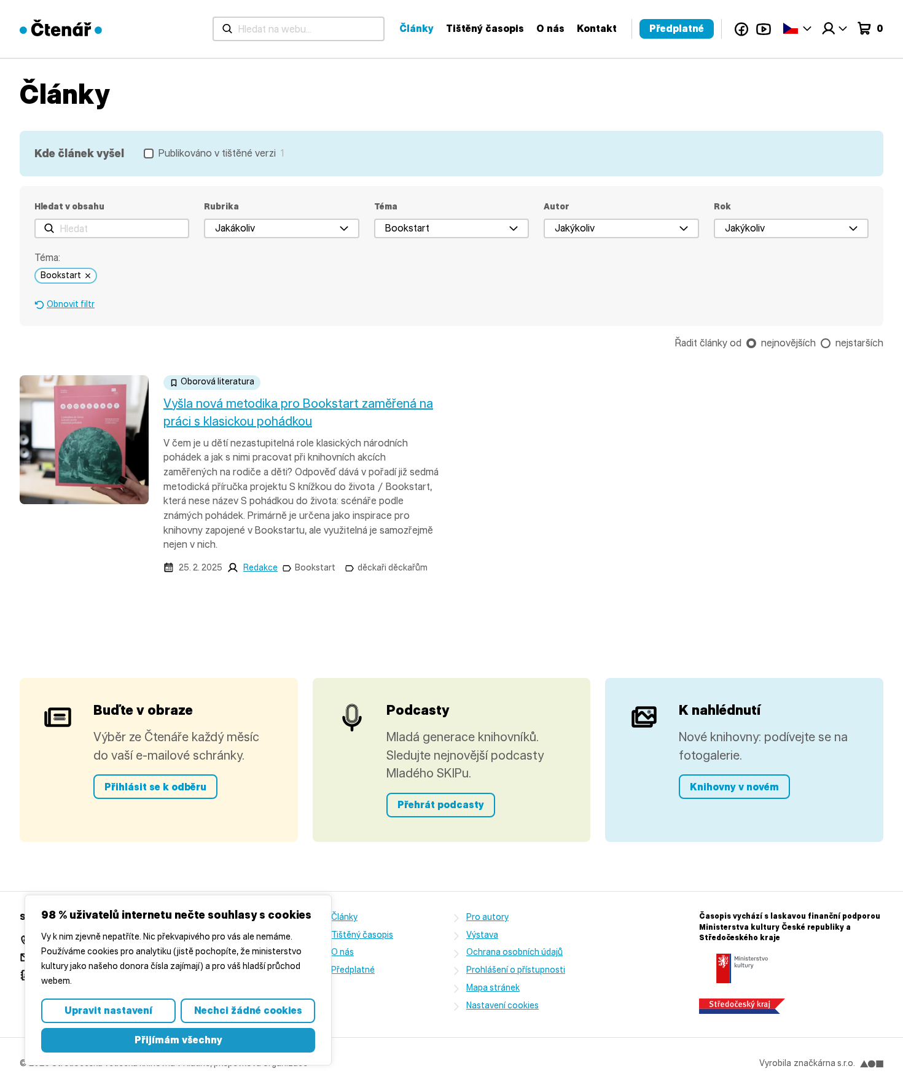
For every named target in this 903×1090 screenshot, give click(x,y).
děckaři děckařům (393, 568)
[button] (281, 228)
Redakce (260, 568)
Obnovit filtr (71, 304)
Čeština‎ (797, 27)
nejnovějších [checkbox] (788, 343)
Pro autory (487, 917)
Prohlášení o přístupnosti (515, 970)
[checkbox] (214, 153)
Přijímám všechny (178, 1040)
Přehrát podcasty (440, 805)
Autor (556, 206)
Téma (385, 206)
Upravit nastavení (108, 1010)
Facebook (741, 29)
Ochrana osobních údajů (514, 952)
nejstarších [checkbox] (859, 343)
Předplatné (676, 28)
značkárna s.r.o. (824, 1063)
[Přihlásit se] (834, 28)
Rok (722, 206)
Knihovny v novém (734, 787)
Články (416, 28)
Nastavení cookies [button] (502, 1005)
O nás (550, 28)
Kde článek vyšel (79, 153)
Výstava (482, 935)
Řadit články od (708, 343)
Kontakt (597, 28)
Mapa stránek (493, 988)
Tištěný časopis (485, 28)
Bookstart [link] (61, 275)
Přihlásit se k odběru (155, 787)
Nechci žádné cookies (248, 1010)
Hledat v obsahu (69, 206)
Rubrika (221, 206)
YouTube (763, 29)
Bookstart (315, 568)
